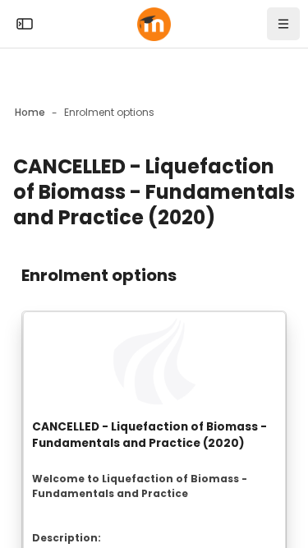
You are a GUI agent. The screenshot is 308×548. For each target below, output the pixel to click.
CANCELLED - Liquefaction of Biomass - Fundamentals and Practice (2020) (149, 435)
